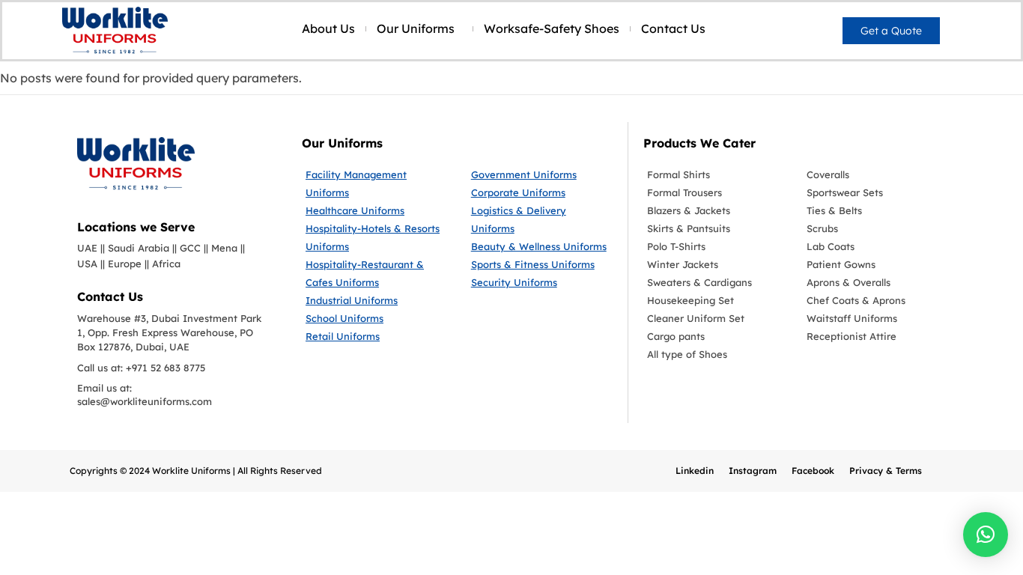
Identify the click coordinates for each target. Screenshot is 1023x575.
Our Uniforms (416, 28)
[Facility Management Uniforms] (377, 183)
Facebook (813, 470)
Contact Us (673, 28)
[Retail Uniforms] (377, 336)
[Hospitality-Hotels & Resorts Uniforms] (377, 237)
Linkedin (695, 470)
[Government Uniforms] (540, 174)
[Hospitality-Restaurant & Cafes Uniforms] (377, 273)
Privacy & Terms (885, 470)
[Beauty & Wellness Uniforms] (540, 246)
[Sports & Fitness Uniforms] (540, 264)
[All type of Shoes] (715, 354)
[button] (985, 534)
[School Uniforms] (377, 318)
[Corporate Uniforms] (540, 192)
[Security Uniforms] (540, 282)
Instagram (753, 470)
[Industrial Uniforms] (377, 300)
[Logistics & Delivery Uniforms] (540, 219)
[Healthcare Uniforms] (377, 210)
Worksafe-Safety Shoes (551, 28)
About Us (328, 28)
